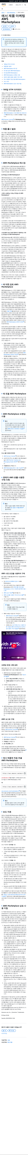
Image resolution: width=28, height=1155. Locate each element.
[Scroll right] (22, 5)
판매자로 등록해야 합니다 (12, 581)
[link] (21, 12)
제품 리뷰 (9, 311)
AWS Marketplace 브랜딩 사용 (12, 75)
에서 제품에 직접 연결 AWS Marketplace (14, 79)
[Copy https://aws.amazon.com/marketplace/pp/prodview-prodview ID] (25, 773)
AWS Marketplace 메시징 (10, 68)
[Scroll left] (8, 5)
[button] (6, 35)
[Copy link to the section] (2, 89)
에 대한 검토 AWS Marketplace (12, 70)
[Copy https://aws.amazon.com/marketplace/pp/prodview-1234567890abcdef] (25, 787)
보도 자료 (6, 81)
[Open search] (25, 4)
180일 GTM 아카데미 (9, 64)
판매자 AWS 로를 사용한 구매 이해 (13, 77)
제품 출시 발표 (7, 66)
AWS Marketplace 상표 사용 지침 (12, 83)
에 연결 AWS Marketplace (10, 73)
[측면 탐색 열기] (2, 9)
